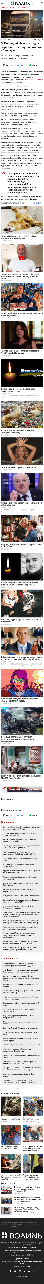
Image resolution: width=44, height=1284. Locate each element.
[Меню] (2, 3)
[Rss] (33, 1271)
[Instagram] (19, 1271)
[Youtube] (29, 1271)
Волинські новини (7, 8)
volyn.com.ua (27, 1225)
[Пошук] (42, 3)
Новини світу (20, 8)
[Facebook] (10, 1271)
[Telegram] (24, 1271)
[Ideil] (22, 1276)
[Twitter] (15, 1271)
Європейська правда (33, 80)
